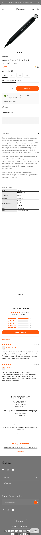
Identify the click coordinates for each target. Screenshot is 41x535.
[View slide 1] (17, 433)
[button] (12, 318)
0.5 (5, 75)
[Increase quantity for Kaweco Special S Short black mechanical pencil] (12, 88)
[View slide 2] (19, 433)
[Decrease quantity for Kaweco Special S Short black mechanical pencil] (4, 88)
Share (6, 107)
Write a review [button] (20, 332)
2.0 (27, 75)
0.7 (12, 75)
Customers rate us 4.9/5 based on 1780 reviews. (20, 448)
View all (20, 294)
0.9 (19, 75)
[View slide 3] (21, 433)
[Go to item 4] (24, 52)
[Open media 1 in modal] (36, 16)
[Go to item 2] (19, 52)
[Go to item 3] (21, 52)
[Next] (38, 2)
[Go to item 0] (17, 52)
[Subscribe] (36, 502)
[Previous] (3, 2)
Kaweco (5, 57)
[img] (6, 344)
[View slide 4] (24, 433)
